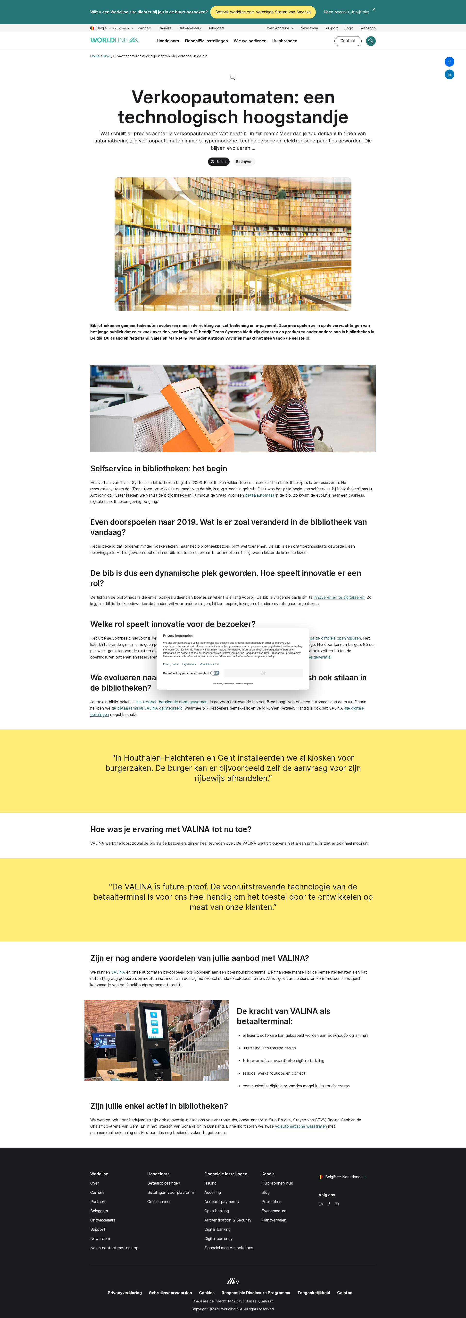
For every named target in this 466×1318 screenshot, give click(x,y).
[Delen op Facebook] (449, 62)
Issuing (210, 1183)
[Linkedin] (321, 1204)
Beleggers (216, 28)
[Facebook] (329, 1204)
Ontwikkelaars (189, 28)
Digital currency (218, 1238)
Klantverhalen (274, 1220)
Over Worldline (278, 28)
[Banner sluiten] (374, 12)
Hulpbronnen (284, 41)
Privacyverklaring (125, 1293)
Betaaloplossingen (163, 1183)
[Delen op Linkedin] (449, 74)
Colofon (344, 1293)
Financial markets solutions (228, 1248)
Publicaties (271, 1201)
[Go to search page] (371, 41)
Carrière (165, 28)
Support (331, 28)
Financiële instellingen (206, 41)
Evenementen (274, 1211)
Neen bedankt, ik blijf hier (346, 12)
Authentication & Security (227, 1220)
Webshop (368, 28)
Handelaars (168, 41)
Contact (348, 40)
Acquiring (212, 1192)
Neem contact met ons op (114, 1248)
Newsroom (309, 28)
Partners (145, 28)
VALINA (118, 972)
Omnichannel (158, 1201)
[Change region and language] (365, 1177)
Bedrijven (244, 162)
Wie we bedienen (250, 41)
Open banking (216, 1211)
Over (94, 1183)
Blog (266, 1192)
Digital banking (217, 1229)
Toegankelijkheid (313, 1293)
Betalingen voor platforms (171, 1192)
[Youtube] (337, 1204)
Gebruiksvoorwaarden (170, 1293)
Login (349, 28)
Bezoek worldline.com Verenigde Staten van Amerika (263, 12)
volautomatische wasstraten (301, 1126)
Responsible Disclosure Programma (256, 1293)
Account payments (221, 1201)
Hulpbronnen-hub (277, 1183)
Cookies (207, 1293)
